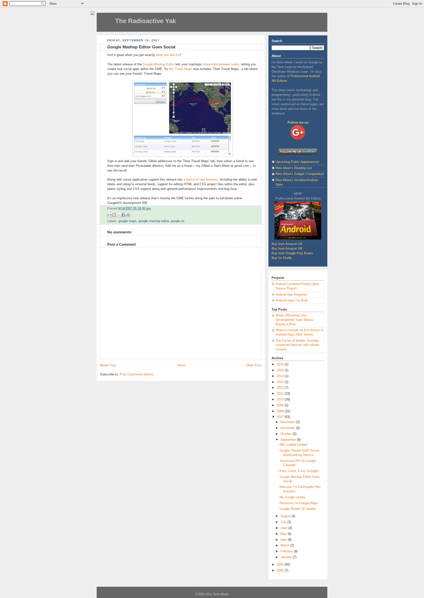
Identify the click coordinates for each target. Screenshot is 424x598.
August (286, 516)
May (284, 534)
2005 (281, 570)
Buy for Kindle (282, 258)
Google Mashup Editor (158, 64)
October (286, 434)
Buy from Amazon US (287, 244)
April (284, 539)
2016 (281, 364)
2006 (281, 564)
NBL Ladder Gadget (293, 444)
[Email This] (109, 215)
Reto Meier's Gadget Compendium (300, 174)
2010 (281, 399)
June (284, 528)
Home (181, 365)
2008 (281, 411)
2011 (281, 393)
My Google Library (292, 497)
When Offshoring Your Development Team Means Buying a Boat (295, 320)
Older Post (253, 365)
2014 (281, 376)
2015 (281, 370)
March (285, 545)
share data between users (221, 64)
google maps (128, 221)
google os (178, 221)
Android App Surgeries (291, 294)
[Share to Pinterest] (128, 215)
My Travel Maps (180, 69)
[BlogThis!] (114, 215)
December (288, 422)
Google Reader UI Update (297, 509)
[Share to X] (118, 215)
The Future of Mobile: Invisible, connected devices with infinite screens (298, 345)
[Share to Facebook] (123, 215)
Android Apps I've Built (292, 300)
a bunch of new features (201, 179)
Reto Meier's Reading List (294, 168)
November (288, 428)
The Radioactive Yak (145, 21)
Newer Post (108, 365)
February (287, 551)
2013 (281, 382)
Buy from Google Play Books (292, 253)
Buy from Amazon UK (287, 248)
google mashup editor (154, 221)
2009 (281, 405)
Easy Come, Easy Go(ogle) (298, 471)
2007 (281, 417)
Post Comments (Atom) (136, 374)
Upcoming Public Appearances (297, 162)
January (286, 557)
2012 (281, 387)
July (283, 522)
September (288, 439)
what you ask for (168, 55)
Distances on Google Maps (298, 503)
